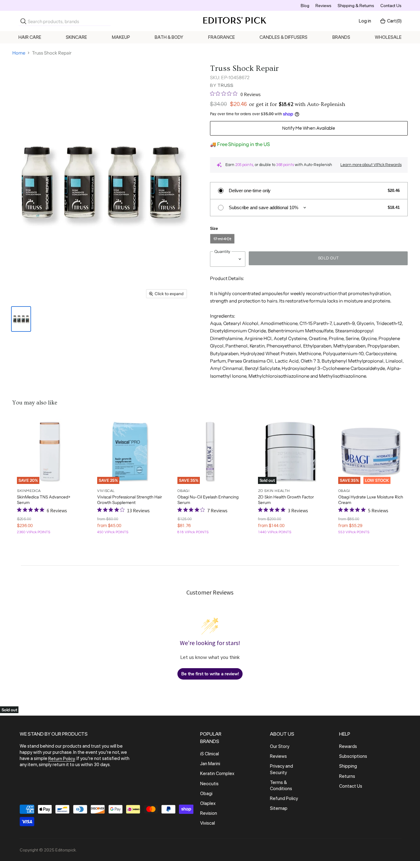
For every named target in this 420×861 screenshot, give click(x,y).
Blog (305, 5)
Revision (208, 813)
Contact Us (391, 5)
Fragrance (221, 37)
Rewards (348, 746)
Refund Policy (284, 798)
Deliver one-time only (250, 190)
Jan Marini (210, 763)
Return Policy (61, 758)
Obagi (206, 793)
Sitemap (278, 808)
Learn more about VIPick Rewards (371, 165)
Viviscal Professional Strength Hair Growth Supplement (129, 499)
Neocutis (209, 783)
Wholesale (388, 37)
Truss (225, 85)
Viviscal (207, 823)
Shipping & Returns (356, 5)
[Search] (23, 21)
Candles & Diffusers (283, 37)
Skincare (76, 37)
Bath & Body (169, 37)
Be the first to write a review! (210, 674)
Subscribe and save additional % (263, 207)
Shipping (348, 766)
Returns (347, 776)
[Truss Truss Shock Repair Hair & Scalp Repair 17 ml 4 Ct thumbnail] (21, 319)
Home (18, 52)
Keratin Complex (217, 774)
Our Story (279, 746)
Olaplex (208, 803)
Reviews (323, 5)
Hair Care (29, 37)
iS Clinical (209, 754)
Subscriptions (353, 756)
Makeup (121, 37)
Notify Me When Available (308, 128)
